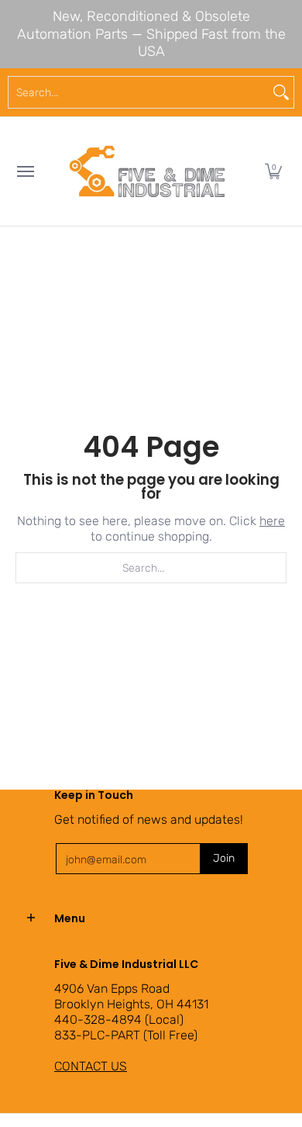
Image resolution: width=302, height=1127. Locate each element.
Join (224, 858)
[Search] (281, 92)
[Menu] (24, 171)
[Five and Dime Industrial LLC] (147, 171)
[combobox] (139, 92)
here (272, 520)
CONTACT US (90, 1066)
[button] (273, 171)
